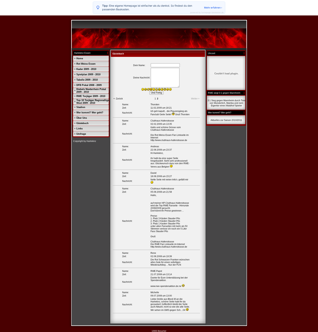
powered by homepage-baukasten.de (207, 12)
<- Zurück (118, 98)
